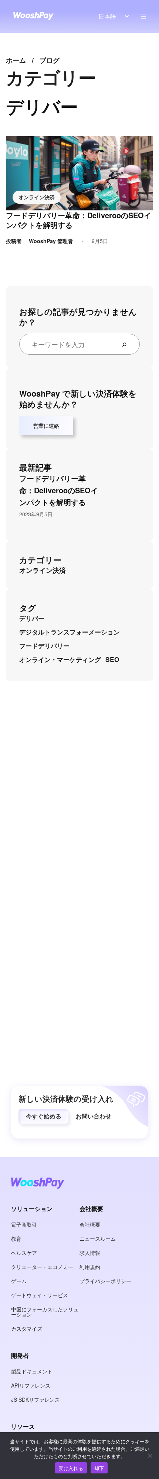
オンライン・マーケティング (60, 659)
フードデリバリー (44, 645)
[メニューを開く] (143, 16)
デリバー (31, 618)
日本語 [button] (107, 16)
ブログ (50, 60)
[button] (43, 1116)
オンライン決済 (36, 197)
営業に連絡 (46, 425)
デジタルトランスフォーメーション (69, 631)
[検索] (127, 344)
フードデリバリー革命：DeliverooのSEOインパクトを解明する (78, 220)
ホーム (16, 60)
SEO (112, 659)
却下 (99, 1468)
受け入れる (71, 1468)
